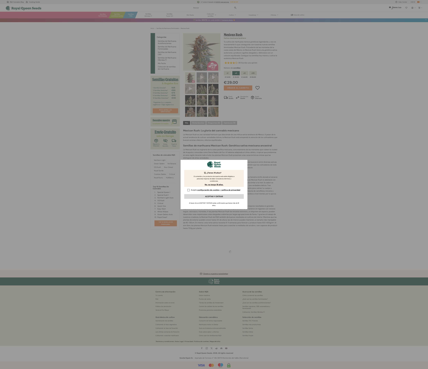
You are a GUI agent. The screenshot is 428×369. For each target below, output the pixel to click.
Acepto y (215, 190)
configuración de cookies (208, 190)
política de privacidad (230, 190)
